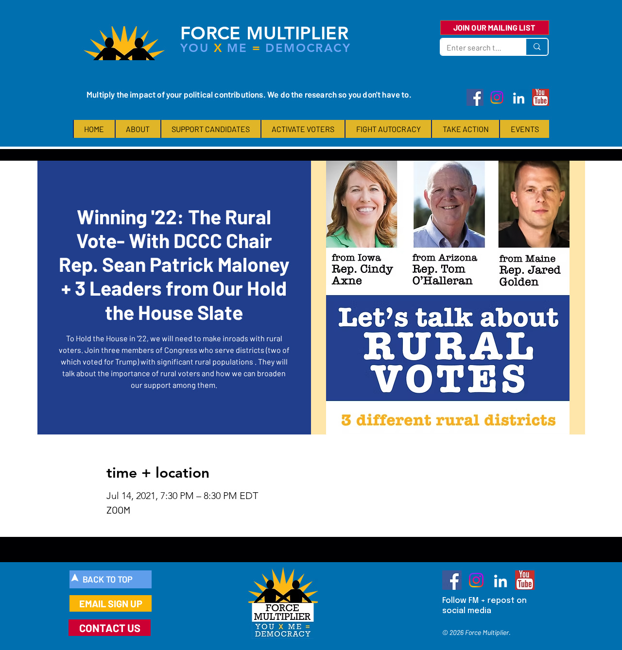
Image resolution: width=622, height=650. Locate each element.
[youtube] (540, 97)
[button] (137, 129)
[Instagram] (496, 97)
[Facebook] (475, 97)
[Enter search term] (536, 47)
